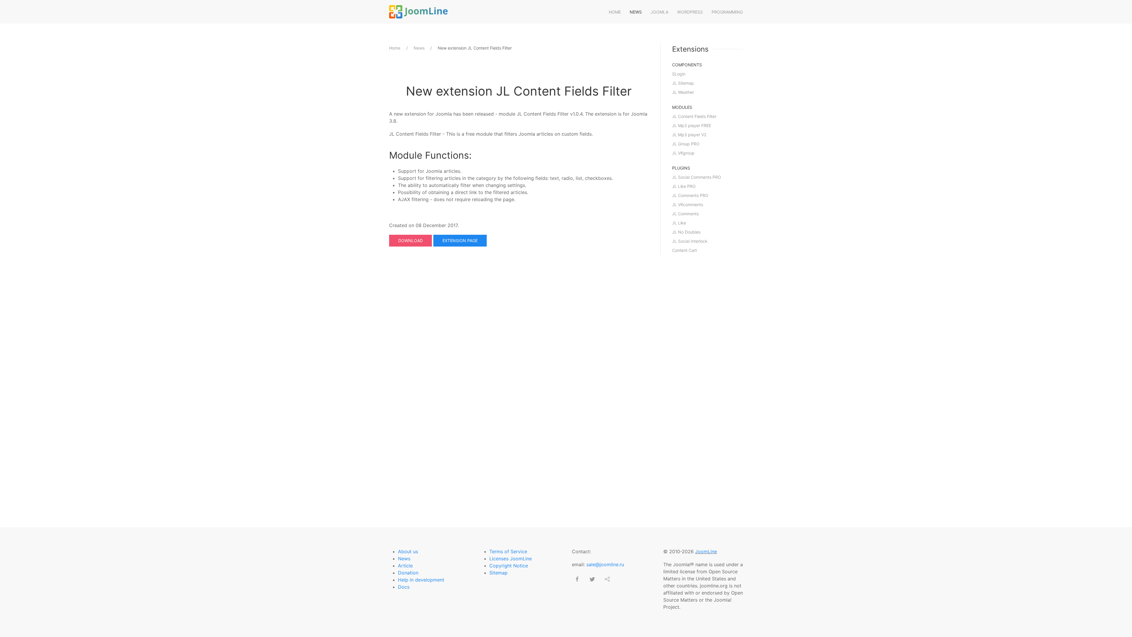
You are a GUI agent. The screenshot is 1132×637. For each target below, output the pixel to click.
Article (405, 566)
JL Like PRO (684, 186)
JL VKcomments (687, 204)
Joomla (659, 11)
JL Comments (685, 213)
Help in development (421, 580)
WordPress (690, 11)
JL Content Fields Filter (694, 116)
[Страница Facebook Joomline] (577, 579)
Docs (403, 587)
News (636, 11)
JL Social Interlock (690, 241)
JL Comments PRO (690, 195)
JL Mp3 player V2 (689, 134)
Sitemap (498, 573)
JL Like (679, 222)
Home (615, 11)
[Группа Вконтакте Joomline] (607, 579)
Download (410, 240)
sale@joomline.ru (605, 564)
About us (408, 551)
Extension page (460, 240)
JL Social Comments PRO (696, 177)
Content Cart (684, 250)
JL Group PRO (686, 143)
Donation (408, 573)
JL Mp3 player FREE (691, 125)
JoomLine (706, 551)
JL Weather (683, 92)
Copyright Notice (508, 566)
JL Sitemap (683, 83)
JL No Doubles (686, 231)
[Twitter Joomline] (592, 579)
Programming (727, 11)
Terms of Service (508, 551)
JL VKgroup (683, 152)
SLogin (678, 73)
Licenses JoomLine (510, 559)
